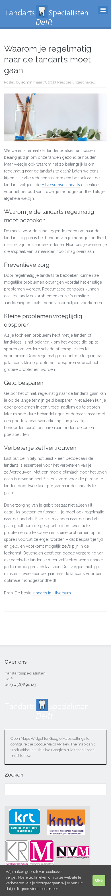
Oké (99, 880)
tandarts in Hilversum (51, 593)
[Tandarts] (47, 23)
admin (26, 82)
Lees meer (49, 889)
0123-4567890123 (20, 684)
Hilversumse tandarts (61, 184)
